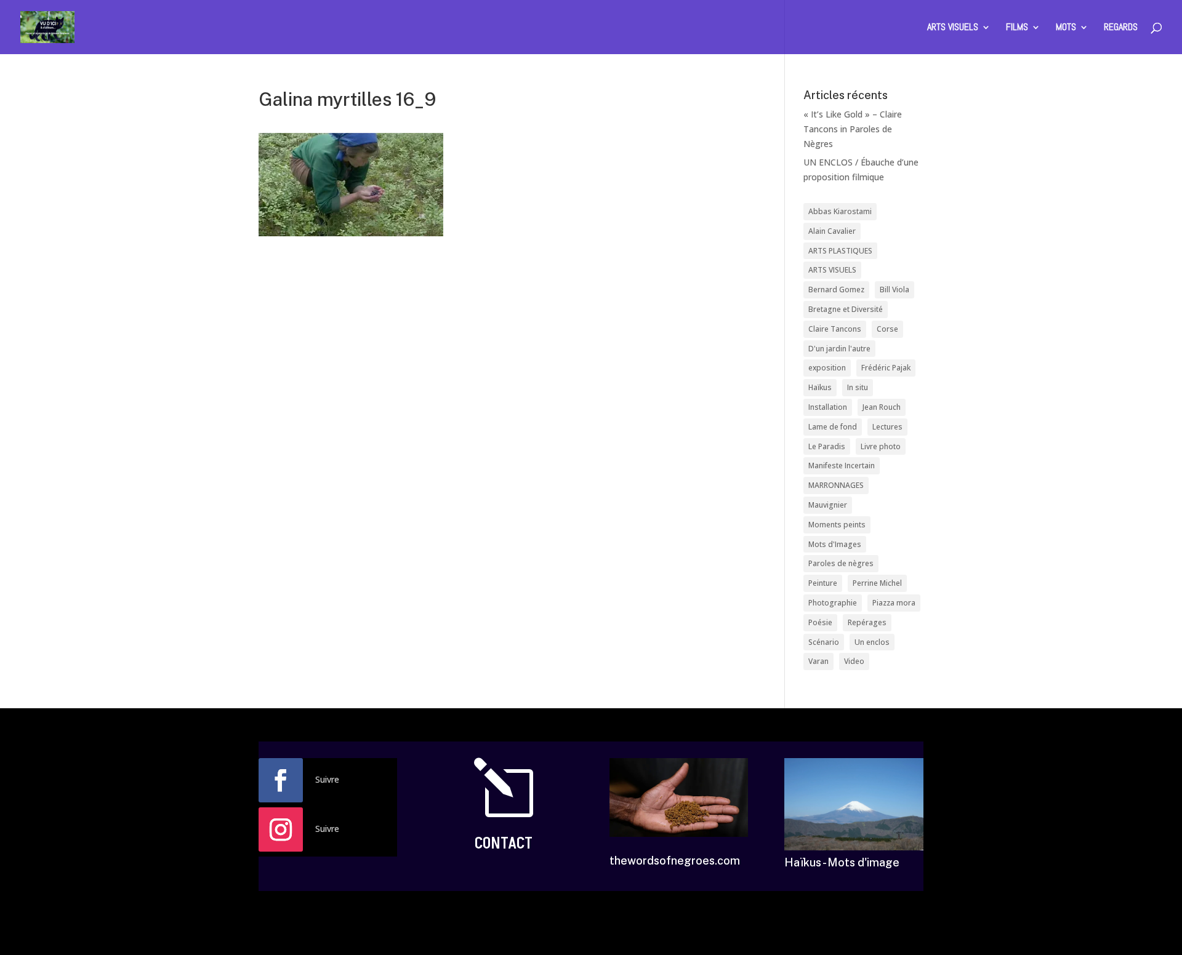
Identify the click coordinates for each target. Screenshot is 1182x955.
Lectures (887, 427)
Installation (827, 407)
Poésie (820, 622)
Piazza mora (893, 602)
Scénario (823, 642)
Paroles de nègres (841, 563)
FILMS (1017, 28)
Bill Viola (894, 289)
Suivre (327, 779)
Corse (887, 329)
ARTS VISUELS (952, 28)
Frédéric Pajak (886, 367)
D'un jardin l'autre (839, 348)
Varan (818, 661)
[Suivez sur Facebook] (281, 780)
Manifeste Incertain (841, 465)
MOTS (1066, 28)
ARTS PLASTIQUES (840, 251)
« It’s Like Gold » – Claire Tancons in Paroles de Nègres (852, 129)
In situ (857, 387)
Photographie (832, 602)
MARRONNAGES (836, 485)
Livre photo (881, 446)
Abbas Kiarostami (840, 211)
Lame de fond (832, 427)
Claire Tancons (834, 329)
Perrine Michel (877, 583)
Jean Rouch (881, 407)
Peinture (822, 583)
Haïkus (820, 387)
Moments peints (837, 524)
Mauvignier (827, 505)
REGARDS (1121, 28)
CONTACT (504, 844)
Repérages (867, 622)
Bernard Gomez (836, 289)
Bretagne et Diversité (845, 309)
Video (854, 661)
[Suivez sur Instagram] (281, 829)
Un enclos (872, 642)
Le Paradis (826, 446)
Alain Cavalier (832, 231)
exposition (827, 367)
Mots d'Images (834, 544)
